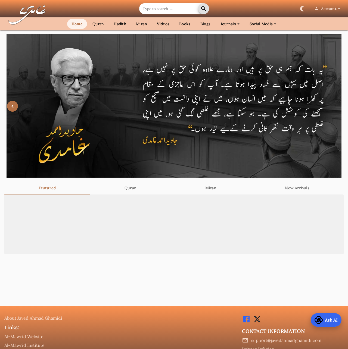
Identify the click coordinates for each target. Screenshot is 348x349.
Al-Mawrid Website (24, 336)
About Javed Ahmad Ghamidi (33, 318)
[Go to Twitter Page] (256, 322)
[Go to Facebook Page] (246, 322)
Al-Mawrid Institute (24, 345)
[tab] (47, 187)
